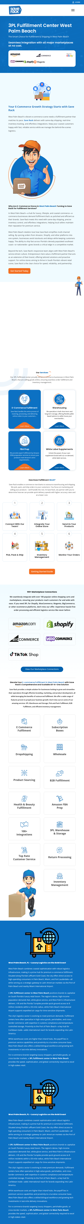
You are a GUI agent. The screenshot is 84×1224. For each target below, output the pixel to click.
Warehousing (59, 407)
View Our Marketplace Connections (42, 669)
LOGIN (77, 2)
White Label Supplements (59, 449)
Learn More (24, 426)
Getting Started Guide (42, 571)
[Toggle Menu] (73, 10)
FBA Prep (24, 449)
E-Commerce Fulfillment (24, 407)
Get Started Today (19, 270)
